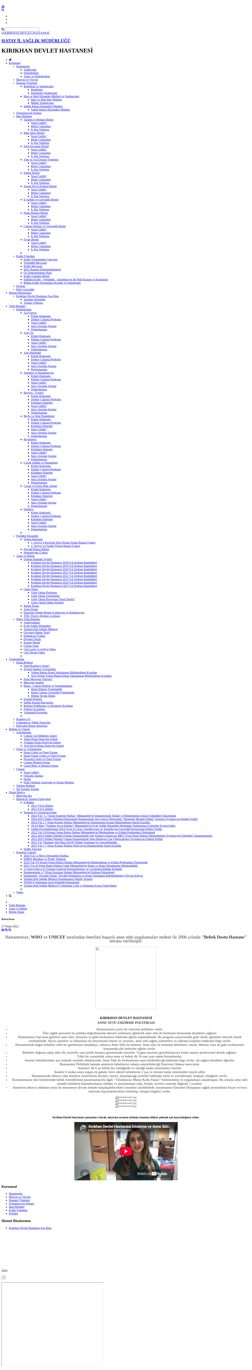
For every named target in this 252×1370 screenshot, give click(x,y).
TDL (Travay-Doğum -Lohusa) (42, 615)
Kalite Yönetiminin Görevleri (41, 259)
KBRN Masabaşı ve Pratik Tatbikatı (45, 859)
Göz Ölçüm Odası (34, 652)
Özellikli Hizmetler (27, 536)
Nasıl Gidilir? (39, 123)
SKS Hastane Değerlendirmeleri (42, 269)
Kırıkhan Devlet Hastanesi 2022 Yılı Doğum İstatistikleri (64, 575)
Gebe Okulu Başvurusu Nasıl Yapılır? (53, 599)
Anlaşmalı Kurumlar (35, 712)
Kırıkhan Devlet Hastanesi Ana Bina (37, 296)
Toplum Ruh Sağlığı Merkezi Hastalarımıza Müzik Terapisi (58, 879)
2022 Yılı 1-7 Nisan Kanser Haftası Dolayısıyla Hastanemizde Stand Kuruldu (76, 845)
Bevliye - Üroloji (33, 392)
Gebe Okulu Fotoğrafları (45, 595)
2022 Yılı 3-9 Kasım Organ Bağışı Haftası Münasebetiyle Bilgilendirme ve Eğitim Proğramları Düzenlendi (93, 832)
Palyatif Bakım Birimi (36, 549)
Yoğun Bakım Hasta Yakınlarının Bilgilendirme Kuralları (64, 672)
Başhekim (37, 89)
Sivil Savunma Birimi (36, 146)
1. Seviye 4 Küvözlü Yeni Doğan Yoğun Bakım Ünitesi (63, 542)
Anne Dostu (31, 609)
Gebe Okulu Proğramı (44, 592)
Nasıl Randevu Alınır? (37, 665)
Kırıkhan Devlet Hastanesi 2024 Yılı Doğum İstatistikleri (64, 582)
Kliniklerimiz (24, 309)
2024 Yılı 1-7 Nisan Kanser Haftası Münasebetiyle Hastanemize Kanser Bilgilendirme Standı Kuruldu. (91, 822)
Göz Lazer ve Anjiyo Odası (40, 649)
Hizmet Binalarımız (20, 292)
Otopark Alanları (33, 775)
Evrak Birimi (31, 239)
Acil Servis (30, 312)
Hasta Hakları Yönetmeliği (46, 689)
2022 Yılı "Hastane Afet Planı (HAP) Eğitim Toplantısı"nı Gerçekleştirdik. (74, 842)
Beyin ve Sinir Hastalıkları (39, 416)
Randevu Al (23, 719)
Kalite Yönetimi (25, 256)
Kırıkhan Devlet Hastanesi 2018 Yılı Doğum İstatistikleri (64, 562)
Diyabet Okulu (32, 639)
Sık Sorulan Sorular (27, 789)
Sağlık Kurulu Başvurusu (38, 702)
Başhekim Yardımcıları (44, 93)
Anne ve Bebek (25, 556)
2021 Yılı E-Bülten (42, 805)
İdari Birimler (24, 116)
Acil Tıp (28, 332)
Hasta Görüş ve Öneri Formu (41, 752)
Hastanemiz (23, 66)
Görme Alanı (31, 645)
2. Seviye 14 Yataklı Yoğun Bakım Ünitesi (55, 546)
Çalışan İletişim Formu (37, 762)
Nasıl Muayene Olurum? (38, 679)
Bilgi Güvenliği (25, 289)
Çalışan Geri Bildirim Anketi (40, 735)
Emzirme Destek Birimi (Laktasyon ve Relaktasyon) (54, 612)
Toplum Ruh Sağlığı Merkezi (41, 629)
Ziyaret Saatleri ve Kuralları (40, 669)
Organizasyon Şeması (29, 113)
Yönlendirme (16, 659)
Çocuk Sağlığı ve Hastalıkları (41, 462)
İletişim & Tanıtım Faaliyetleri (33, 799)
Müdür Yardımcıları (42, 103)
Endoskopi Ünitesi (34, 635)
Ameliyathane (32, 622)
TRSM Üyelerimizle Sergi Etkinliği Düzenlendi (51, 882)
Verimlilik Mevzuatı (35, 262)
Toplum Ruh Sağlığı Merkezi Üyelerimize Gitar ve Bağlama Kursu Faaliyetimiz (70, 885)
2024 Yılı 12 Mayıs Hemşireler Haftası (46, 855)
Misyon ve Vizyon (27, 79)
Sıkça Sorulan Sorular (43, 326)
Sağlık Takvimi (32, 849)
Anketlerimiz (23, 732)
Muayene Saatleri (34, 682)
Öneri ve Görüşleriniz (29, 749)
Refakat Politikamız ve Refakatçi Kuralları (48, 705)
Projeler (20, 286)
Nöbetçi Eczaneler (34, 709)
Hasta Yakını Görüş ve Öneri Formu (45, 755)
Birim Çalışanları (41, 126)
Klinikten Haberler (42, 402)
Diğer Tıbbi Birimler (28, 619)
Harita (27, 779)
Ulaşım (20, 769)
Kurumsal (14, 63)
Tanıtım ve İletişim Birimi (38, 119)
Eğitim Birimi (31, 172)
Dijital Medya (17, 792)
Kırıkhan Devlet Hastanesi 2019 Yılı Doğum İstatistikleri (64, 566)
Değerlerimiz (31, 73)
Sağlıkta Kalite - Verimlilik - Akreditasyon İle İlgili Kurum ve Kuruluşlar (66, 279)
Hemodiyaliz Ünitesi (36, 552)
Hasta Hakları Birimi (36, 212)
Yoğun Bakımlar (33, 539)
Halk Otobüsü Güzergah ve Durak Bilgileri (49, 782)
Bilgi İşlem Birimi (34, 133)
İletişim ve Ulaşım (19, 729)
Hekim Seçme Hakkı (43, 695)
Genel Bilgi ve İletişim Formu (41, 765)
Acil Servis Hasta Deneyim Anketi (44, 745)
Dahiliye (29, 509)
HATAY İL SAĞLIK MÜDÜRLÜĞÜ (35, 40)
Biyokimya (30, 439)
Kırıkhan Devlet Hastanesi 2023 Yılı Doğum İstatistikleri (64, 579)
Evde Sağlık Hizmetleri (37, 625)
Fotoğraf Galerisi (26, 852)
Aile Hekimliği (32, 352)
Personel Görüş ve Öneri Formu (42, 759)
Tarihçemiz (30, 69)
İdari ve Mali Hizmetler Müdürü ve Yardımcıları (51, 96)
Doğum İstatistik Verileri (38, 559)
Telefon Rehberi (25, 785)
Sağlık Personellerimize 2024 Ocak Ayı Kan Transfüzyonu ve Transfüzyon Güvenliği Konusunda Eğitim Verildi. (96, 829)
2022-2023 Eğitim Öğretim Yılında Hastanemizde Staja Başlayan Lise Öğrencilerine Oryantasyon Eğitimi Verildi (97, 839)
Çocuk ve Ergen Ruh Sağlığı (40, 486)
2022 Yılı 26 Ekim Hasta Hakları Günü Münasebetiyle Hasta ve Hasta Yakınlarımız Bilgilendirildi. (81, 865)
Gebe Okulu (31, 589)
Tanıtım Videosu (33, 302)
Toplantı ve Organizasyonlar (40, 812)
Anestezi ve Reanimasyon (39, 372)
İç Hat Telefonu (40, 129)
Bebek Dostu (31, 605)
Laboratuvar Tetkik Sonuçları (33, 722)
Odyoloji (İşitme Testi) (37, 632)
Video (19, 892)
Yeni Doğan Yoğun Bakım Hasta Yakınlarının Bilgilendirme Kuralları (71, 675)
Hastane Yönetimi (26, 83)
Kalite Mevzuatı (33, 266)
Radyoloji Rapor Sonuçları (31, 725)
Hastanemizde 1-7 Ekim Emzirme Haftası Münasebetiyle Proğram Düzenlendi (69, 872)
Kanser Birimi (32, 642)
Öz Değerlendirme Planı (38, 272)
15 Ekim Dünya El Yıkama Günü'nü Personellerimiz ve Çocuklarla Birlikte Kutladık (73, 869)
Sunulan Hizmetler (34, 299)
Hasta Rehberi (24, 662)
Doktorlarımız (39, 329)
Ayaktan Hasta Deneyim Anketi (42, 742)
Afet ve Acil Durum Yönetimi (41, 159)
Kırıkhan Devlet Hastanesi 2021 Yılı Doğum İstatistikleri (64, 572)
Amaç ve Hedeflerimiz (37, 76)
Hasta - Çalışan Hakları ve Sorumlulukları (48, 685)
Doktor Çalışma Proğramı (46, 319)
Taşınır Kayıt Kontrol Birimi (40, 186)
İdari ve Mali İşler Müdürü (46, 99)
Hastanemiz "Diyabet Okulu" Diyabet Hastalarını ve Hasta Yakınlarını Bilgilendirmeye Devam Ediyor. (83, 875)
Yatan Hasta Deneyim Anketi (41, 739)
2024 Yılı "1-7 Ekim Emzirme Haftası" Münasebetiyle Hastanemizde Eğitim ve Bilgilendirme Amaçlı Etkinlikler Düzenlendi (103, 815)
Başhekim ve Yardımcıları (38, 86)
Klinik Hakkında (41, 316)
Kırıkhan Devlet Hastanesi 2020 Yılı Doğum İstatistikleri (64, 569)
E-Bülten (29, 802)
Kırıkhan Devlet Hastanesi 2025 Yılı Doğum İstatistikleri (64, 585)
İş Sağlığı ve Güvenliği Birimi (41, 199)
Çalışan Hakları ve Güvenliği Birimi (45, 226)
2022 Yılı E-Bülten (42, 809)
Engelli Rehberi (33, 699)
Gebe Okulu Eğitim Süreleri (47, 602)
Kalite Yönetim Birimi (36, 276)
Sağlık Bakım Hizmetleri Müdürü (43, 106)
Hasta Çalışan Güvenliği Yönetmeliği (52, 692)
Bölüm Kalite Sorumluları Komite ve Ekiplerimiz (52, 282)
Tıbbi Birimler (17, 306)
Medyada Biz (24, 795)
